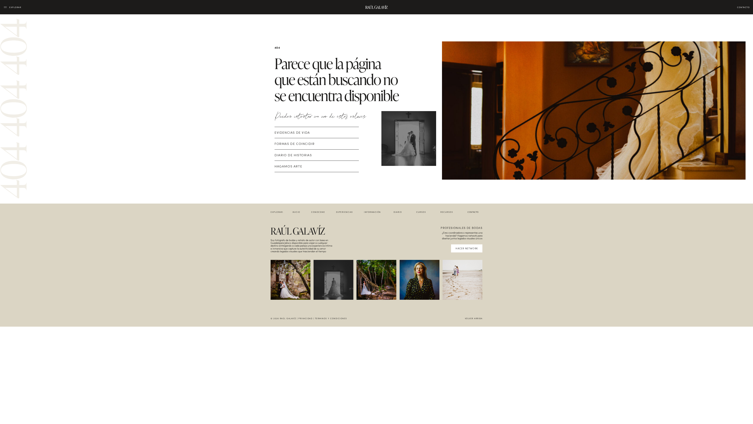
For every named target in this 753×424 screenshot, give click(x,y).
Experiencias (344, 212)
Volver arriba (474, 318)
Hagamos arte (288, 166)
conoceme (318, 212)
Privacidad (305, 318)
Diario (398, 212)
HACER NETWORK (467, 248)
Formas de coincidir (295, 144)
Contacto (473, 212)
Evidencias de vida (292, 132)
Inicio (296, 212)
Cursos (421, 212)
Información (372, 212)
